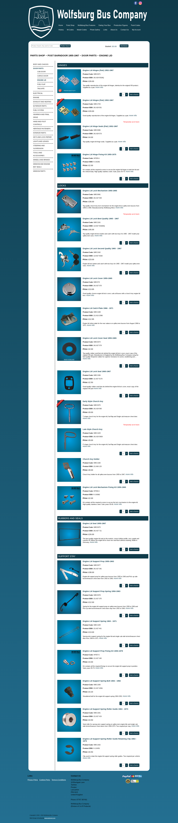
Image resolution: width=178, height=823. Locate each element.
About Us (114, 30)
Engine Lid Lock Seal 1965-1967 (97, 371)
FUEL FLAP (41, 84)
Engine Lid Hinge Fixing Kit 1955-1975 (99, 154)
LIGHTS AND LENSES (41, 141)
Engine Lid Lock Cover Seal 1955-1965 (100, 338)
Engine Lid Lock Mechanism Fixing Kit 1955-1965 (104, 487)
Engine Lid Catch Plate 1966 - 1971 (98, 308)
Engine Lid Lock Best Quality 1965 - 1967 (101, 219)
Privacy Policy (33, 780)
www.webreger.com (49, 818)
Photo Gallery (95, 30)
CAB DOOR (41, 71)
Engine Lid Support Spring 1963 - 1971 (100, 621)
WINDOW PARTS (39, 171)
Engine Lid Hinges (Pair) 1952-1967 (98, 70)
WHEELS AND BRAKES (41, 160)
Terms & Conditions (59, 780)
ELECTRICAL (38, 93)
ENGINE (36, 97)
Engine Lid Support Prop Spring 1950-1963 (101, 591)
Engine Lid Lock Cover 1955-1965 (97, 278)
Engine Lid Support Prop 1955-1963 (98, 561)
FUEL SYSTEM (38, 110)
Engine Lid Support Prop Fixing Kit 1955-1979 (103, 651)
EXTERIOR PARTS (40, 106)
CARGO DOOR (42, 76)
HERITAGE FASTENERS (42, 129)
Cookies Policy (44, 780)
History (61, 30)
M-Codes (70, 30)
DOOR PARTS (89, 55)
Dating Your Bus (105, 25)
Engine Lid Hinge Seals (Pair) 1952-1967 (100, 126)
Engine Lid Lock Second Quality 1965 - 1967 (102, 248)
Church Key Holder (91, 459)
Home (61, 25)
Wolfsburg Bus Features (86, 25)
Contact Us (125, 30)
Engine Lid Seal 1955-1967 (94, 523)
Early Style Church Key (93, 401)
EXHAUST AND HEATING (42, 102)
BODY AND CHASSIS (40, 64)
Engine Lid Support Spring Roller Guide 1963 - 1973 (105, 709)
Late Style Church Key (92, 429)
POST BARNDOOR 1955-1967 (63, 55)
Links (105, 30)
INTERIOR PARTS (39, 133)
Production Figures (121, 25)
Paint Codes (135, 25)
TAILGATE (40, 88)
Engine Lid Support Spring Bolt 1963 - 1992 (102, 681)
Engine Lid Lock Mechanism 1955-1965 (100, 191)
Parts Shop (70, 25)
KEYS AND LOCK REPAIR (42, 137)
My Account (136, 30)
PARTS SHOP (37, 55)
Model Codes (82, 30)
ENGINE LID (105, 55)
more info (99, 87)
